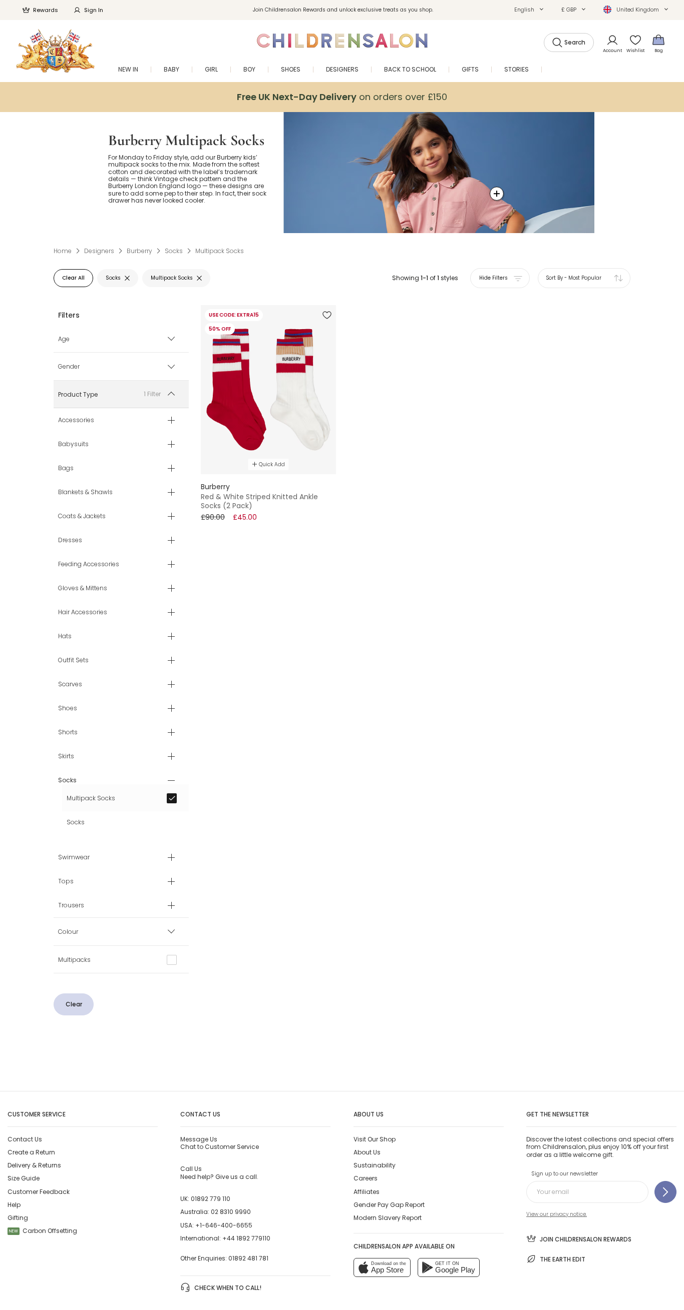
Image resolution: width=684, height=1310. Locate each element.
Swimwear (74, 858)
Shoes (67, 709)
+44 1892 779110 (246, 1238)
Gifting (18, 1217)
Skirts (66, 757)
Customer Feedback (39, 1191)
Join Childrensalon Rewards (585, 1239)
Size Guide (24, 1178)
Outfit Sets (73, 661)
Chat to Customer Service (219, 1143)
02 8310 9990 (231, 1211)
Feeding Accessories (88, 565)
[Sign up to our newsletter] (665, 1192)
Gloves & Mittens (82, 589)
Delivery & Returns (34, 1165)
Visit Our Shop (375, 1139)
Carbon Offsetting (43, 1230)
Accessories (76, 421)
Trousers (71, 906)
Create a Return (31, 1152)
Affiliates (367, 1191)
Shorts (68, 733)
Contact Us (25, 1139)
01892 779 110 (210, 1198)
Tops (66, 882)
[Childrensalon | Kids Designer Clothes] (55, 51)
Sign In (93, 10)
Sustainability (375, 1165)
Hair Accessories (82, 613)
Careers (366, 1178)
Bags (66, 469)
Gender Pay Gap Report (389, 1204)
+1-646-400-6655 (223, 1225)
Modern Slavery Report (388, 1217)
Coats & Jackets (82, 517)
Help (14, 1204)
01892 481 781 (248, 1258)
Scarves (70, 685)
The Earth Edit (562, 1259)
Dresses (70, 541)
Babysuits (73, 445)
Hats (65, 637)
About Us (367, 1152)
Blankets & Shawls (85, 493)
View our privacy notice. (556, 1214)
